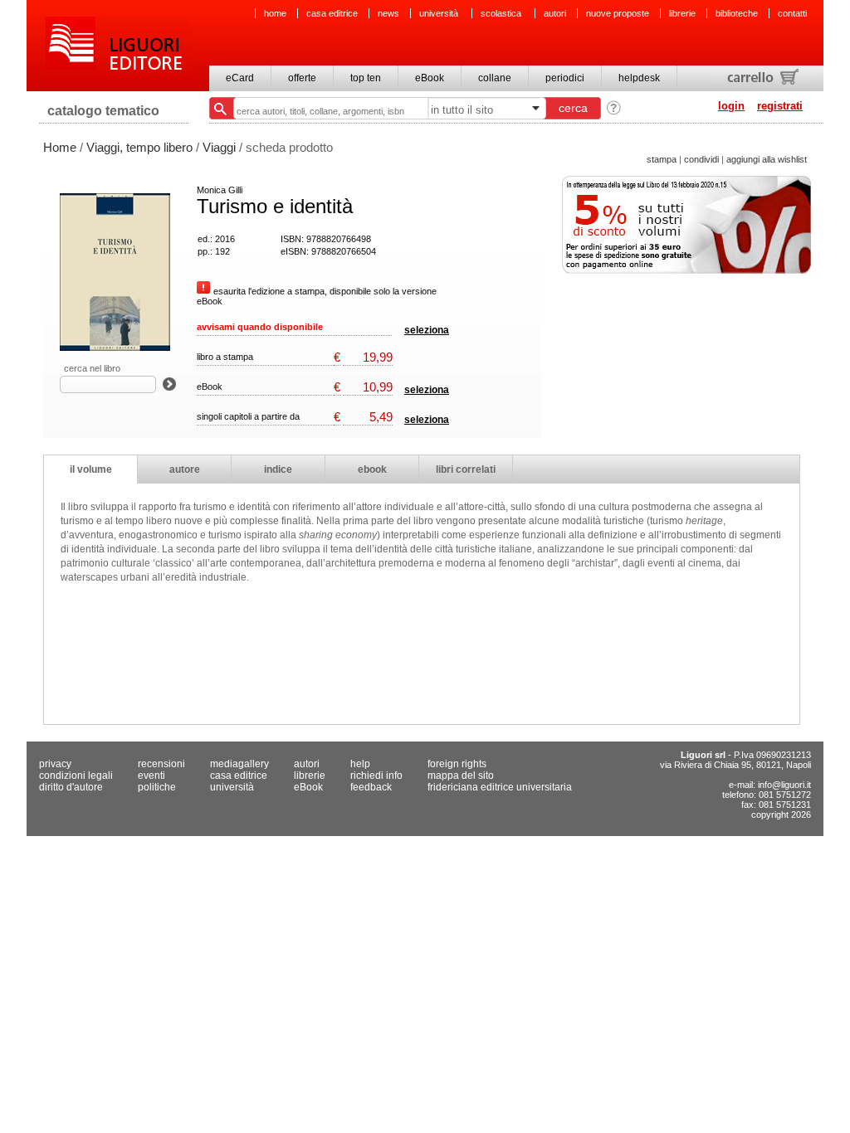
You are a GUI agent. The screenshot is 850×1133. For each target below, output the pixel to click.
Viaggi (219, 147)
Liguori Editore (117, 46)
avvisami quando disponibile (260, 327)
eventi (151, 775)
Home (59, 147)
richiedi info (376, 775)
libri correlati (466, 469)
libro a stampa (225, 357)
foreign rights (456, 764)
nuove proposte (617, 13)
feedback (371, 787)
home (275, 13)
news (388, 13)
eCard (240, 78)
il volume (91, 469)
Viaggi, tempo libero (139, 147)
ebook (372, 469)
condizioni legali (76, 775)
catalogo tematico (103, 111)
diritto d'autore (71, 787)
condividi (701, 159)
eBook (429, 78)
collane (494, 78)
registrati (780, 106)
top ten (365, 78)
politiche (157, 787)
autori (555, 13)
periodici (564, 78)
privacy (55, 764)
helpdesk (639, 78)
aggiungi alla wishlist (766, 159)
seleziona (426, 330)
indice (278, 469)
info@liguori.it (784, 785)
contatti (792, 13)
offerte (302, 78)
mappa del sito (460, 775)
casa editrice (332, 13)
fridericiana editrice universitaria (499, 787)
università (440, 13)
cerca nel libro (92, 368)
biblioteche (737, 13)
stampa (662, 159)
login (731, 106)
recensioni (161, 764)
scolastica (502, 13)
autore (184, 469)
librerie (682, 13)
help (360, 764)
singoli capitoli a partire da (248, 416)
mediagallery (239, 764)
